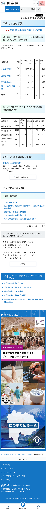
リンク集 (6, 479)
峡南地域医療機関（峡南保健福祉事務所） (20, 218)
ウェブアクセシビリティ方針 (14, 476)
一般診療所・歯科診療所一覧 (15, 215)
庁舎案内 (6, 465)
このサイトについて (10, 472)
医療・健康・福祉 (11, 454)
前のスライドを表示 (2, 9)
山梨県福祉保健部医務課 (12, 163)
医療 (19, 454)
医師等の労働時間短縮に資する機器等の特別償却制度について (24, 300)
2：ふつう (25, 244)
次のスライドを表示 (43, 9)
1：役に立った (10, 244)
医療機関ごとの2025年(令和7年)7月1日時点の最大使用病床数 (24, 207)
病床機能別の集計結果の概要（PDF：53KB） (26, 30)
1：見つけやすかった (13, 255)
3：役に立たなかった (13, 247)
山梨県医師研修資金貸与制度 (15, 295)
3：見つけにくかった (13, 258)
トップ (3, 454)
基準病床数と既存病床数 (13, 291)
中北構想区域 (6, 69)
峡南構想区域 (6, 81)
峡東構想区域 (6, 76)
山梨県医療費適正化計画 (13, 283)
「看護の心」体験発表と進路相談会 (18, 287)
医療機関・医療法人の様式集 (15, 211)
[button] (36, 3)
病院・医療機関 (11, 196)
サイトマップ (8, 468)
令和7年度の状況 (10, 202)
